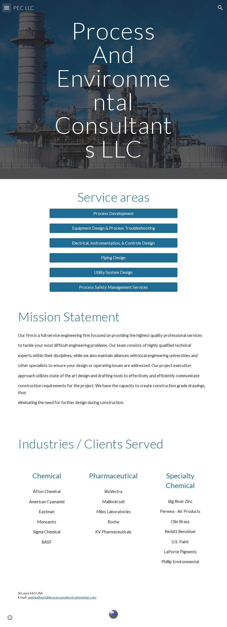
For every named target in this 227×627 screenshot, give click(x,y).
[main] (113, 89)
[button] (6, 7)
